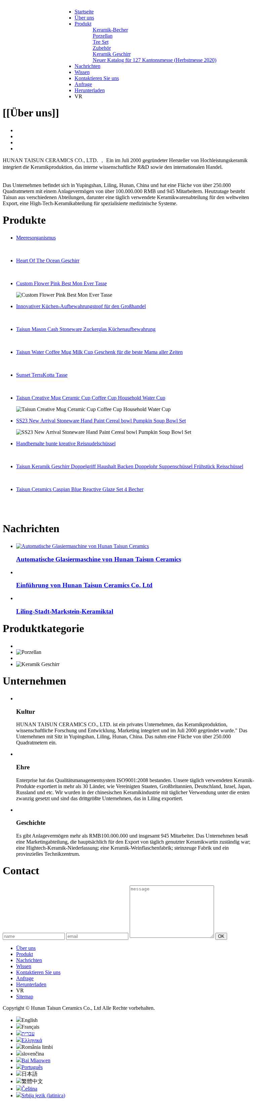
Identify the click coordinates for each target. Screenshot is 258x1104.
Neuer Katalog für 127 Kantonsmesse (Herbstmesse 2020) (154, 60)
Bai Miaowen (36, 1060)
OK (221, 936)
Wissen (82, 72)
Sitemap (24, 996)
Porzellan (103, 36)
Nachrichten (87, 66)
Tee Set (101, 42)
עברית (28, 1033)
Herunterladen (90, 90)
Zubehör (102, 48)
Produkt (83, 24)
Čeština (29, 1089)
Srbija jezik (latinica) (43, 1095)
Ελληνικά (32, 1040)
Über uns (84, 18)
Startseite (84, 11)
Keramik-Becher (110, 30)
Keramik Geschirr (112, 54)
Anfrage (83, 84)
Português (32, 1067)
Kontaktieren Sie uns (97, 78)
